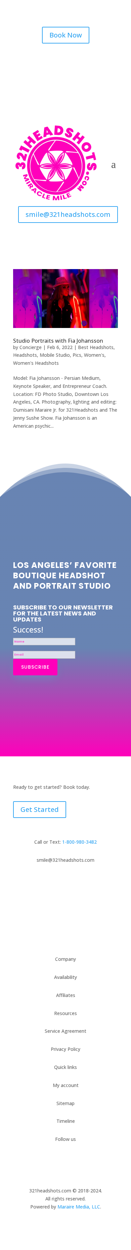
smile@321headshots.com (68, 214)
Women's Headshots (36, 363)
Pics (77, 355)
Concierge (30, 347)
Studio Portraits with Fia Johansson (58, 340)
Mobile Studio (55, 355)
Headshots (25, 355)
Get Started (39, 809)
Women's (94, 355)
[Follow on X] (79, 59)
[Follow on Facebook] (52, 59)
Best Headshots (96, 347)
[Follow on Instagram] (65, 59)
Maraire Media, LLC (78, 1206)
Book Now (65, 34)
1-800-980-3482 (79, 842)
